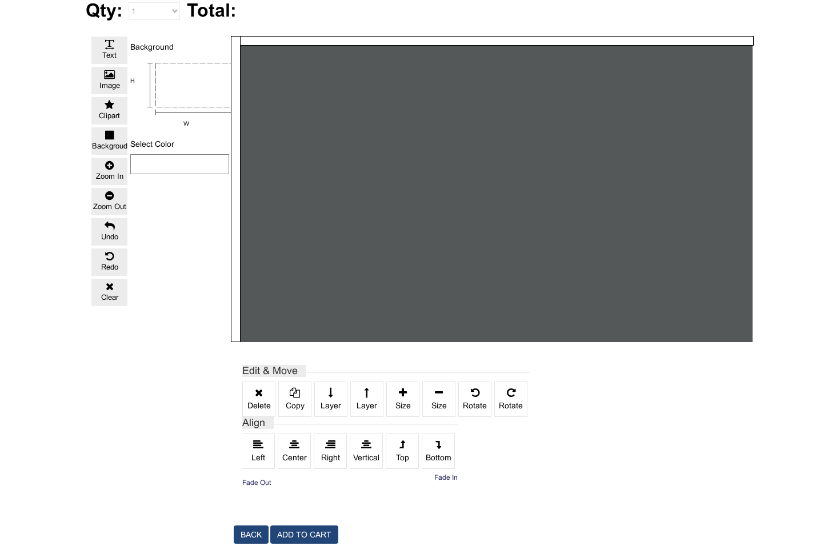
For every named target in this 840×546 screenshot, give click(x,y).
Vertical (366, 457)
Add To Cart (304, 534)
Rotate (475, 405)
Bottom (438, 457)
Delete (259, 405)
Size (403, 405)
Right (330, 457)
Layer (331, 405)
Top (402, 457)
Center (294, 457)
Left (258, 457)
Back (251, 534)
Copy (295, 405)
